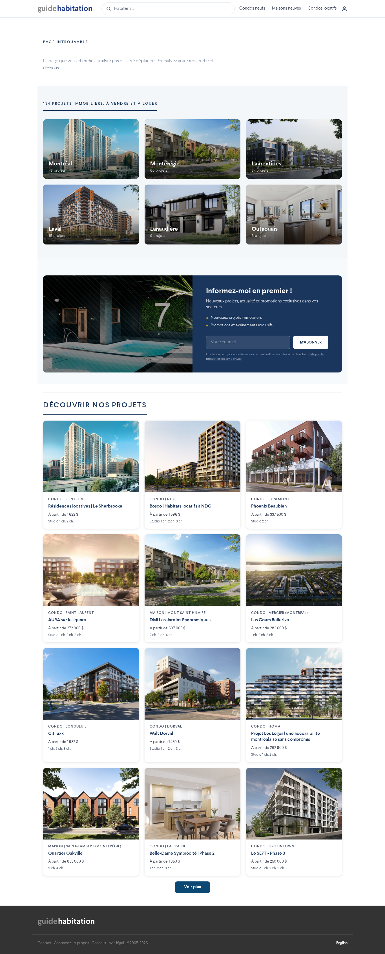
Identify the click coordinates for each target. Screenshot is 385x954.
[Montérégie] (192, 149)
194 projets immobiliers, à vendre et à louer (100, 103)
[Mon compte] (344, 9)
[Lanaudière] (192, 214)
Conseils (99, 943)
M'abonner (311, 342)
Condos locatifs (322, 8)
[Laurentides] (294, 149)
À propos (81, 943)
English (342, 943)
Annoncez (62, 943)
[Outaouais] (294, 214)
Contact (44, 943)
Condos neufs (252, 8)
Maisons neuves (286, 8)
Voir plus (192, 887)
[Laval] (91, 214)
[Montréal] (91, 149)
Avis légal (116, 943)
